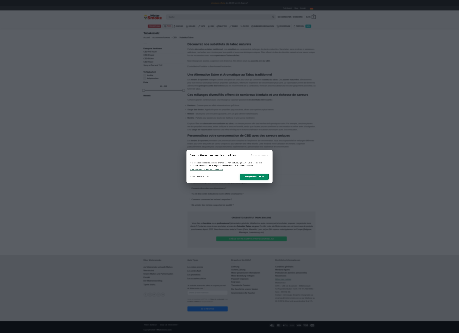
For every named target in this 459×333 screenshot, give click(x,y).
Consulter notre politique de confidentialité (206, 169)
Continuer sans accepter (260, 155)
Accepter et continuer (254, 177)
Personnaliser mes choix (199, 177)
